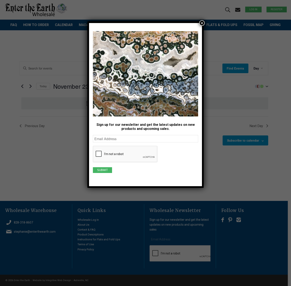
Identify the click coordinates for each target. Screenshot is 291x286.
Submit (102, 170)
